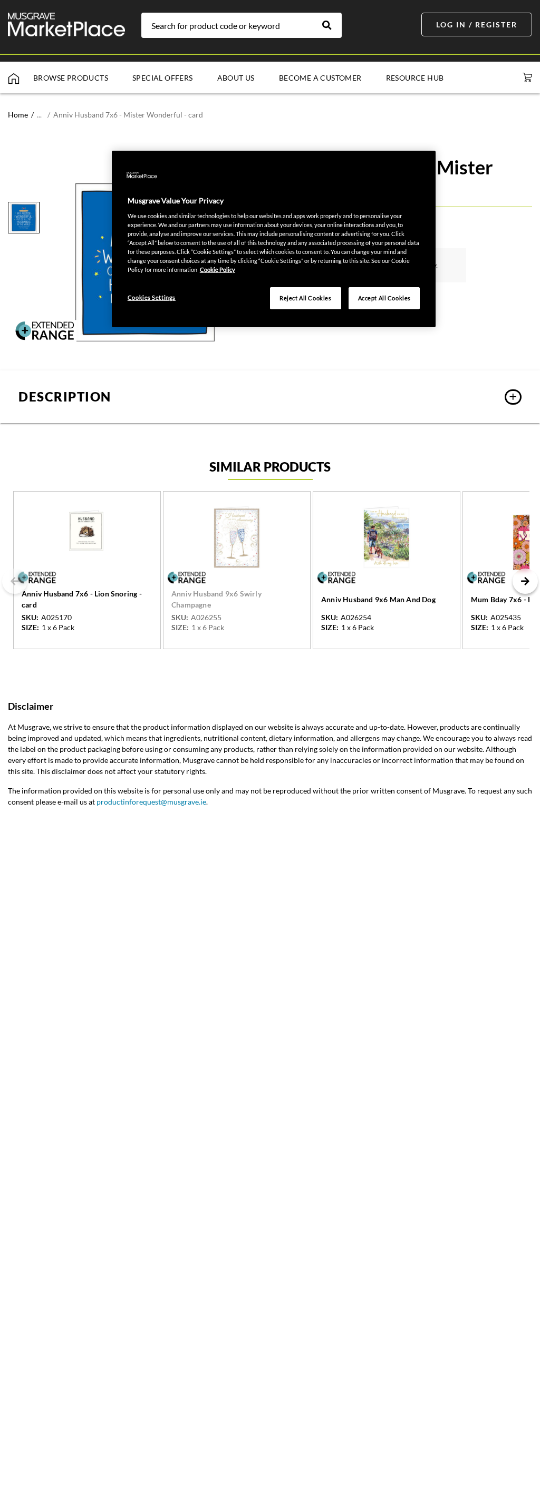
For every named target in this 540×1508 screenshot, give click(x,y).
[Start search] (332, 25)
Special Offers (162, 77)
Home (18, 114)
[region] (274, 239)
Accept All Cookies (384, 298)
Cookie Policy (217, 269)
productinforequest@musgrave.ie (151, 801)
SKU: (30, 617)
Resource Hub (415, 77)
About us (236, 77)
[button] (270, 396)
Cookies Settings (152, 297)
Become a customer (320, 77)
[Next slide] (525, 581)
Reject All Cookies (305, 298)
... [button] (39, 114)
